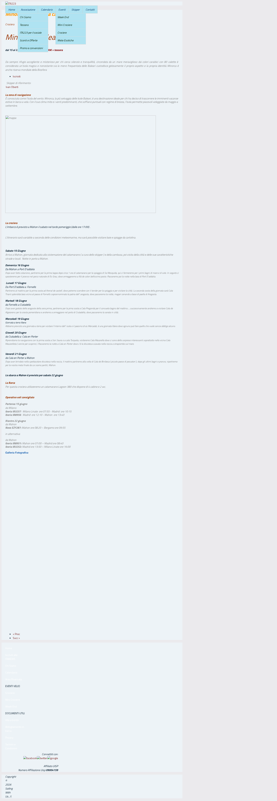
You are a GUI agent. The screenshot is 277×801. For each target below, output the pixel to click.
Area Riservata (13, 679)
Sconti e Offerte (28, 40)
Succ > (16, 638)
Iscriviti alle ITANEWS (11, 657)
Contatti (90, 10)
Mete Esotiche (65, 40)
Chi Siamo (25, 17)
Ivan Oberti (12, 87)
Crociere (62, 33)
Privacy (9, 738)
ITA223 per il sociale (30, 33)
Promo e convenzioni (31, 48)
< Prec (16, 634)
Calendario (47, 10)
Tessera (24, 25)
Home (11, 10)
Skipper (75, 10)
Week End (63, 17)
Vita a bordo (12, 720)
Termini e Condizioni (11, 746)
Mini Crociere (64, 25)
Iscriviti (17, 76)
